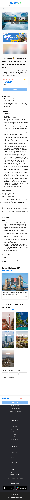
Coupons (15, 441)
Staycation (15, 424)
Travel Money (15, 436)
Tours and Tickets (15, 429)
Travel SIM (13, 9)
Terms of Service (15, 457)
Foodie (15, 426)
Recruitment (15, 452)
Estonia (21, 9)
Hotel (15, 434)
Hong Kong (11, 377)
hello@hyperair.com (13, 474)
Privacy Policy (15, 462)
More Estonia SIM (7, 270)
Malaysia (18, 370)
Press (15, 454)
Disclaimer (15, 465)
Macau (4, 377)
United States (23, 374)
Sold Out (15, 89)
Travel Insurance (15, 439)
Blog (15, 449)
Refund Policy (15, 460)
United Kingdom (13, 374)
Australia (4, 374)
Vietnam (4, 370)
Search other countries (8, 310)
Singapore (11, 370)
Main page (5, 9)
